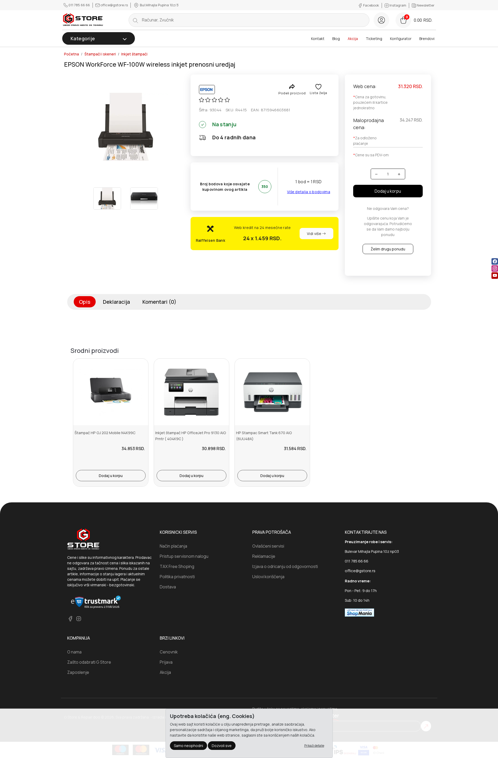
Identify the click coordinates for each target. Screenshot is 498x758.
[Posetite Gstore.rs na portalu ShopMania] (359, 612)
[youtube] (494, 275)
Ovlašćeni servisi (268, 546)
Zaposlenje (78, 672)
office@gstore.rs (114, 5)
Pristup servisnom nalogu (184, 556)
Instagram (398, 5)
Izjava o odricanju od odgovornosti (285, 566)
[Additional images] (107, 198)
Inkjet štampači (134, 54)
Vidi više (314, 233)
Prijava (166, 662)
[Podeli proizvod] (292, 86)
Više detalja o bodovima (308, 191)
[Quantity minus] (376, 174)
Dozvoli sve (222, 745)
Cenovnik (169, 652)
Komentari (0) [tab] (159, 301)
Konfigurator (400, 38)
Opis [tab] (84, 301)
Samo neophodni (188, 745)
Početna (71, 54)
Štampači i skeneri (100, 54)
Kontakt (317, 38)
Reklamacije (263, 556)
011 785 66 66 (79, 5)
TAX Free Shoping (177, 566)
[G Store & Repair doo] (83, 20)
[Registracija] (381, 20)
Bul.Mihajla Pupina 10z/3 (159, 5)
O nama (74, 652)
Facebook (371, 5)
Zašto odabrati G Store (89, 662)
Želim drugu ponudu (388, 248)
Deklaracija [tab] (116, 301)
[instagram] (494, 268)
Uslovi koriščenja (268, 576)
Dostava (168, 587)
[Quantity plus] (399, 174)
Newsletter (425, 5)
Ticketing (374, 38)
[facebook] (494, 261)
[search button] (135, 20)
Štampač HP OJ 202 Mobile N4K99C (105, 432)
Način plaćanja (173, 546)
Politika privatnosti (177, 576)
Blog (336, 38)
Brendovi (426, 38)
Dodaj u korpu (388, 191)
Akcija (353, 38)
